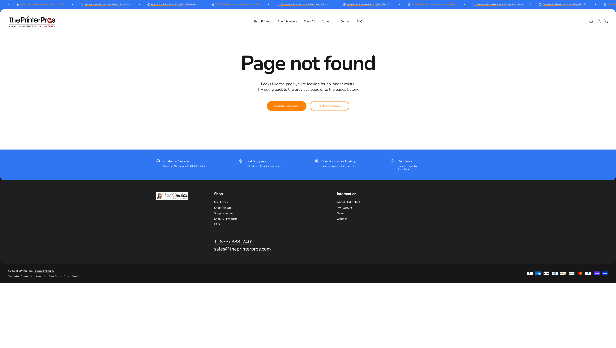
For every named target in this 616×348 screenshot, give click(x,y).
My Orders (221, 202)
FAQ (217, 224)
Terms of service (55, 276)
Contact (342, 219)
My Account (344, 208)
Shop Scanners (224, 213)
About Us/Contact (348, 202)
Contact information (72, 276)
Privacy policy (13, 276)
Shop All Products (226, 219)
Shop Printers (223, 208)
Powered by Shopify (43, 270)
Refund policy (41, 276)
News (340, 213)
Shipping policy (27, 276)
